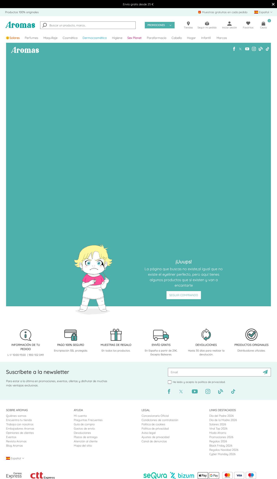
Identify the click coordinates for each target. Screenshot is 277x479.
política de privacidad (211, 382)
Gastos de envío (84, 428)
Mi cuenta (80, 416)
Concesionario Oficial (155, 416)
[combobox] (88, 25)
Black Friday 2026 (220, 445)
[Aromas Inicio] (20, 27)
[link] (12, 38)
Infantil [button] (206, 38)
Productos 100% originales (22, 12)
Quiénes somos (16, 416)
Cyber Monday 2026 (222, 454)
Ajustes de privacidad (155, 437)
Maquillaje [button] (50, 38)
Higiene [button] (117, 38)
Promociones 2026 (221, 437)
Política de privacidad (155, 428)
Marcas (222, 38)
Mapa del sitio (83, 445)
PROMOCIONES (156, 25)
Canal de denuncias (154, 441)
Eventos (11, 437)
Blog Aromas (14, 445)
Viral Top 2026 (218, 428)
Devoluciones (82, 433)
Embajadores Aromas (20, 428)
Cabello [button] (177, 38)
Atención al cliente (86, 441)
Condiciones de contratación (160, 420)
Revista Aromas (16, 441)
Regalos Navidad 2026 (223, 450)
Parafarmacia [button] (156, 38)
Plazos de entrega (85, 437)
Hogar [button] (191, 38)
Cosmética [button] (70, 38)
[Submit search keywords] (44, 25)
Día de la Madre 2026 (223, 420)
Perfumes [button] (31, 38)
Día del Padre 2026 (221, 416)
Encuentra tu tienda (19, 420)
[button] (134, 38)
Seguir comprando (183, 295)
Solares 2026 (217, 424)
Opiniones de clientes (20, 433)
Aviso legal (149, 433)
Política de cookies (153, 424)
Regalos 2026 (218, 441)
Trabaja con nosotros (19, 424)
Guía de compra (84, 424)
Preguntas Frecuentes (88, 420)
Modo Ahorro (217, 433)
